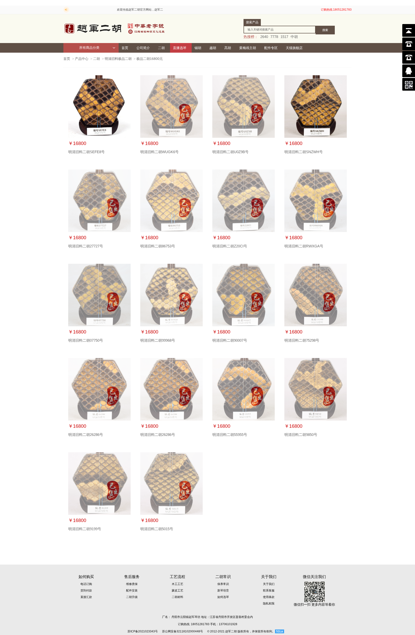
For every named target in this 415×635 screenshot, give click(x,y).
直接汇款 (86, 597)
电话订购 (86, 584)
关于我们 (269, 584)
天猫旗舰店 (294, 48)
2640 (264, 37)
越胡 (212, 48)
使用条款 (269, 597)
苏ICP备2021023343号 (143, 631)
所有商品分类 (89, 48)
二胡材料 (177, 597)
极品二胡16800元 (149, 59)
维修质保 (132, 584)
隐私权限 (269, 603)
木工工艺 (177, 584)
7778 (274, 37)
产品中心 (81, 59)
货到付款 (86, 590)
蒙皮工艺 (177, 590)
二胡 (161, 48)
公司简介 (143, 48)
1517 (284, 37)
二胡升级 (132, 597)
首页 (125, 48)
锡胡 (198, 48)
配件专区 (271, 48)
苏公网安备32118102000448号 (182, 631)
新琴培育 (223, 590)
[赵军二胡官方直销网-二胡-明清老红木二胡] (115, 28)
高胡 (227, 48)
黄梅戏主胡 (247, 48)
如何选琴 (223, 597)
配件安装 (132, 590)
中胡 (294, 37)
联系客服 (269, 590)
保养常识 (223, 584)
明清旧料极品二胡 (118, 59)
